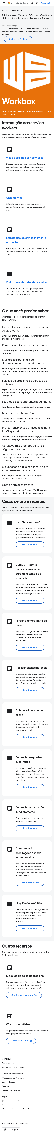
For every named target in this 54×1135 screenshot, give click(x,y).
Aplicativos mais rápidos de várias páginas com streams (23, 447)
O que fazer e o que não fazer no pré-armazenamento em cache (25, 468)
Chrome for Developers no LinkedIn (16, 1109)
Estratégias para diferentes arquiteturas (26, 401)
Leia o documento (30, 544)
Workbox (17, 10)
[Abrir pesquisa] (32, 3)
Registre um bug (8, 1063)
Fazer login (46, 3)
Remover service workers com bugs (24, 345)
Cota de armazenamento (17, 485)
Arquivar (5, 1086)
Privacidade (23, 1123)
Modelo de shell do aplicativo (20, 413)
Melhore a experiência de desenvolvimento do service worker (24, 361)
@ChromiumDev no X (10, 1101)
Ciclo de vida (14, 197)
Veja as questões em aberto (13, 1067)
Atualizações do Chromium (13, 1078)
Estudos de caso (8, 1082)
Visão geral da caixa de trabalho (26, 282)
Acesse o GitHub (21, 1041)
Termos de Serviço (9, 1123)
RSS (3, 1113)
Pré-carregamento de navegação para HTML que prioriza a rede (26, 429)
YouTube (5, 1105)
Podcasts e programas (11, 1090)
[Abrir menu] (4, 3)
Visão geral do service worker (25, 157)
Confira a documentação (24, 995)
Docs (5, 10)
